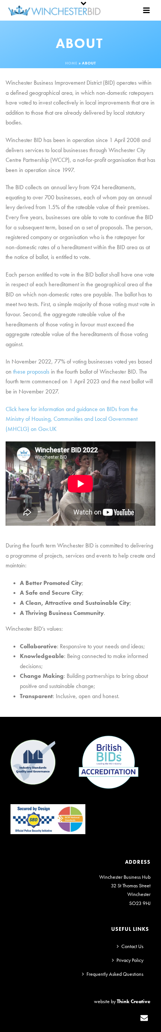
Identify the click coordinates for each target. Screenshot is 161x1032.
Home (71, 63)
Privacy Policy (129, 960)
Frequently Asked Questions (114, 974)
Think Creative (134, 1001)
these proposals (31, 371)
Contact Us (132, 946)
